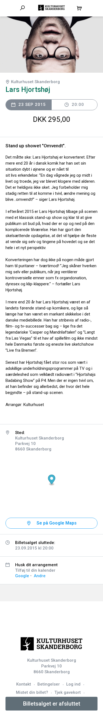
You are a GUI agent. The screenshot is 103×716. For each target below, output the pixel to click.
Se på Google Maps (57, 523)
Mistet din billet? (32, 692)
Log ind (73, 684)
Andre (40, 575)
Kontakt (23, 684)
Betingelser (48, 684)
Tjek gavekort (67, 692)
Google (22, 575)
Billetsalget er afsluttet (51, 703)
